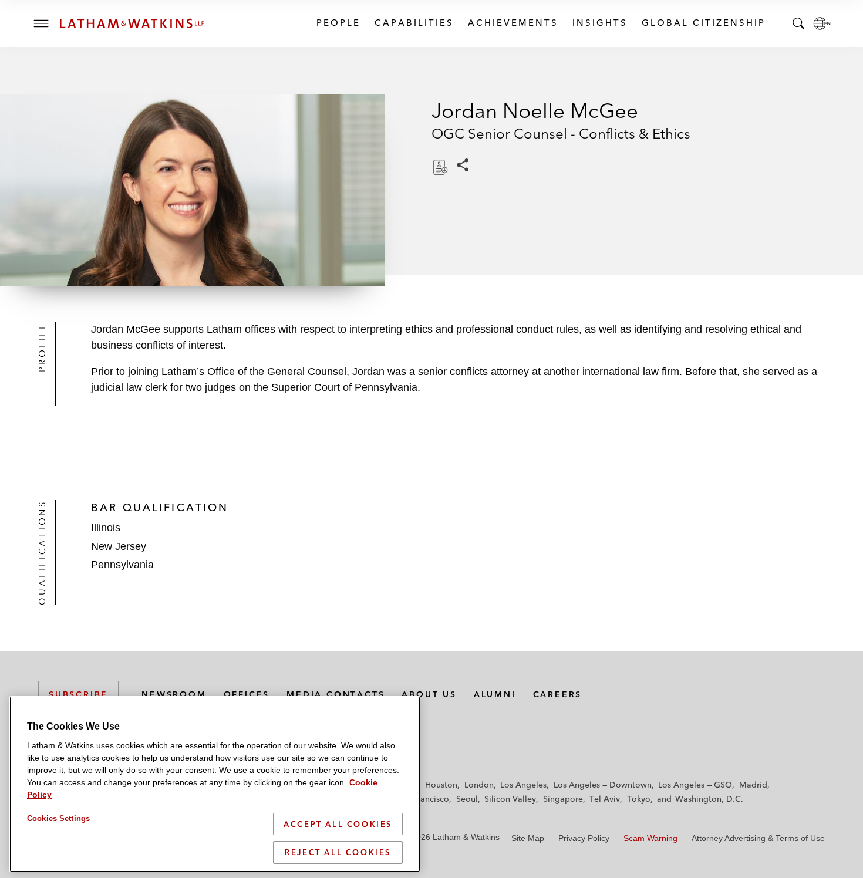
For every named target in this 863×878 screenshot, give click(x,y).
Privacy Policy (583, 838)
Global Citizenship (703, 22)
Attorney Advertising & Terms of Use (758, 838)
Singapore (563, 798)
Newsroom (173, 694)
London (479, 784)
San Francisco (422, 798)
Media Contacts (335, 694)
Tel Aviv (604, 798)
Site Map (527, 838)
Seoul (467, 798)
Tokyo (638, 798)
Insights (599, 22)
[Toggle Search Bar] (798, 23)
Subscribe (78, 694)
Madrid (753, 784)
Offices (247, 694)
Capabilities (414, 22)
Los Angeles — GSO (695, 784)
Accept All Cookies (338, 824)
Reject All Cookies (338, 852)
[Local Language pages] (822, 23)
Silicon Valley (510, 798)
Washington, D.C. (709, 798)
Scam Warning (650, 838)
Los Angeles (523, 784)
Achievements (512, 22)
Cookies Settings (58, 818)
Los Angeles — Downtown (603, 784)
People (337, 22)
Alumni (495, 694)
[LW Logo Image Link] (132, 23)
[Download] (439, 167)
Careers (557, 694)
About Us (429, 694)
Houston (441, 784)
